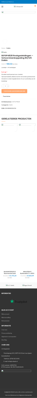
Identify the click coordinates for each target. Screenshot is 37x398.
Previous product (31, 48)
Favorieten (6, 96)
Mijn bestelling (5, 317)
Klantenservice (15, 395)
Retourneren (5, 321)
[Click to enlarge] (5, 41)
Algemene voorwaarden (8, 336)
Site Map (4, 340)
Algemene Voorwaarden (25, 395)
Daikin (8, 48)
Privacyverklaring (6, 333)
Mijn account (5, 314)
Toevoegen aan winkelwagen (14, 91)
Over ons (4, 330)
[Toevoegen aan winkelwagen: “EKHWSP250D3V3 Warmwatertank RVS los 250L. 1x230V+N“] (15, 129)
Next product (35, 48)
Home (3, 48)
